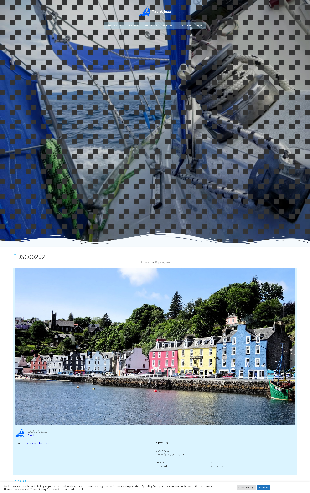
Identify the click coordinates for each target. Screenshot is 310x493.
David (146, 262)
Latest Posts (113, 25)
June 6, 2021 (164, 262)
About (200, 25)
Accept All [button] (263, 487)
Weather (167, 25)
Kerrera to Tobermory (37, 443)
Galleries (150, 25)
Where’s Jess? (185, 25)
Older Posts (132, 25)
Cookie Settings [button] (246, 487)
